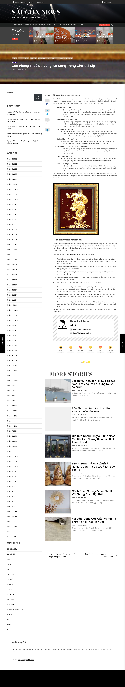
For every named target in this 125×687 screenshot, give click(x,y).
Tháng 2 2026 (12, 179)
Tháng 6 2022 (12, 386)
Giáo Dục (42, 25)
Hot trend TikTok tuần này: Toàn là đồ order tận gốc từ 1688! (102, 36)
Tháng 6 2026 (12, 159)
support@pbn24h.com (26, 660)
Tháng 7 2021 (12, 431)
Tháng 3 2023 (12, 355)
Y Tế (81, 25)
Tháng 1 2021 (11, 451)
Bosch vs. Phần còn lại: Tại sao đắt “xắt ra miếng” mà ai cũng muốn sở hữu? (93, 384)
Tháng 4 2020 (12, 496)
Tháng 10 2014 (12, 537)
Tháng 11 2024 (12, 255)
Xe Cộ (9, 625)
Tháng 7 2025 (12, 214)
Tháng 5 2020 (12, 491)
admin (13, 69)
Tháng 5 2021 (12, 441)
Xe (8, 619)
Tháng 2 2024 (12, 300)
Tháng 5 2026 (12, 164)
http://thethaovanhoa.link (82, 333)
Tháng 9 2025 (12, 204)
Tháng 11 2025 (12, 194)
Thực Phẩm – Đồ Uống (15, 609)
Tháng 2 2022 (12, 406)
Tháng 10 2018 (12, 527)
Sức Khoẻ (66, 25)
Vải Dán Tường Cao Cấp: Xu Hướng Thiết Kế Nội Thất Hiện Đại (94, 520)
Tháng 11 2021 (12, 421)
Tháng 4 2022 (12, 396)
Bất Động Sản (17, 25)
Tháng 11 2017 (12, 532)
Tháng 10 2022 (12, 381)
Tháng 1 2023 (12, 365)
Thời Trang (74, 25)
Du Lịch (34, 25)
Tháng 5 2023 (12, 345)
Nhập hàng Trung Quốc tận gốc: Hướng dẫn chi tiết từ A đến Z (23, 120)
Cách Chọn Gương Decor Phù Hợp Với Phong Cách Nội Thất (93, 492)
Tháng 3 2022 (12, 401)
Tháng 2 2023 (12, 360)
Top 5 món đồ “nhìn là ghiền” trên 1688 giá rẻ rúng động (59, 36)
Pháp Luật (57, 25)
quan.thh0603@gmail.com (82, 329)
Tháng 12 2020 (12, 456)
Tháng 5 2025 (12, 224)
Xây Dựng (10, 614)
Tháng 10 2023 (12, 320)
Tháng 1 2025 (12, 245)
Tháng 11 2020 (12, 461)
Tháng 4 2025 (12, 229)
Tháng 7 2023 (12, 335)
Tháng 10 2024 (12, 260)
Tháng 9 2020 (12, 471)
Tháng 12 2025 (12, 189)
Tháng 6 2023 (12, 340)
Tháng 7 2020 (12, 481)
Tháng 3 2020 (12, 501)
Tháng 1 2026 (12, 184)
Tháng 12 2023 (12, 310)
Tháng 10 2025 (12, 199)
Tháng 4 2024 (12, 290)
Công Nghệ (27, 25)
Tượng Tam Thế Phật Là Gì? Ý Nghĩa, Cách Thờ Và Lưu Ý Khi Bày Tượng (93, 467)
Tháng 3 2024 (12, 295)
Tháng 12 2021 (12, 416)
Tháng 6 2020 (12, 486)
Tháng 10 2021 (12, 426)
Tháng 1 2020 (12, 512)
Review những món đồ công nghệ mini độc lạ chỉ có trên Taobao (81, 36)
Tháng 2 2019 (12, 517)
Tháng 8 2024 (12, 270)
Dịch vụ (9, 559)
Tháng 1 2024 (12, 305)
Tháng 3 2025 (12, 234)
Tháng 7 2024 (12, 275)
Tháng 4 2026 (12, 169)
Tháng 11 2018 (12, 522)
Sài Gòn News (36, 12)
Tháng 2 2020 (12, 507)
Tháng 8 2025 (12, 209)
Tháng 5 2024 (12, 285)
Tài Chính (10, 599)
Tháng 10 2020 (12, 466)
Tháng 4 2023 (12, 350)
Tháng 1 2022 (12, 411)
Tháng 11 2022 (12, 376)
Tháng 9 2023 (12, 325)
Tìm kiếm (10, 92)
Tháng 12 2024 (12, 250)
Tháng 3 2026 (12, 174)
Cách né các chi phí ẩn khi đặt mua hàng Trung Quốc (39, 37)
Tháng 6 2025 (12, 219)
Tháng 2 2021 (12, 446)
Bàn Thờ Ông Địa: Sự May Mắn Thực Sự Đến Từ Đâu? (91, 410)
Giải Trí (9, 569)
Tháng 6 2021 (12, 436)
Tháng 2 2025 (12, 239)
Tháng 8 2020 (12, 476)
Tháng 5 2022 (12, 391)
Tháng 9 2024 (12, 265)
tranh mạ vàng (75, 255)
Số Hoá (9, 589)
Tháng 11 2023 (12, 315)
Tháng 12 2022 (12, 370)
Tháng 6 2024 (12, 280)
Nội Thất (49, 25)
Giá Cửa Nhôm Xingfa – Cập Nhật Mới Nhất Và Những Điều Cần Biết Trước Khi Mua (93, 439)
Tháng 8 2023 (12, 330)
